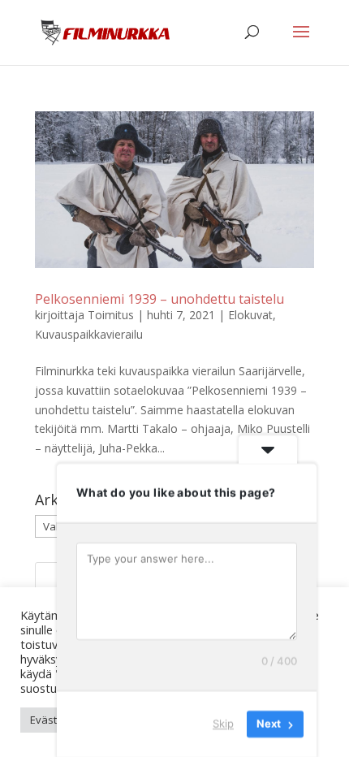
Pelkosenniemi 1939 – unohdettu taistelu (159, 299)
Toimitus (111, 314)
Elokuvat (250, 314)
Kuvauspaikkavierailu (89, 334)
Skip (223, 723)
